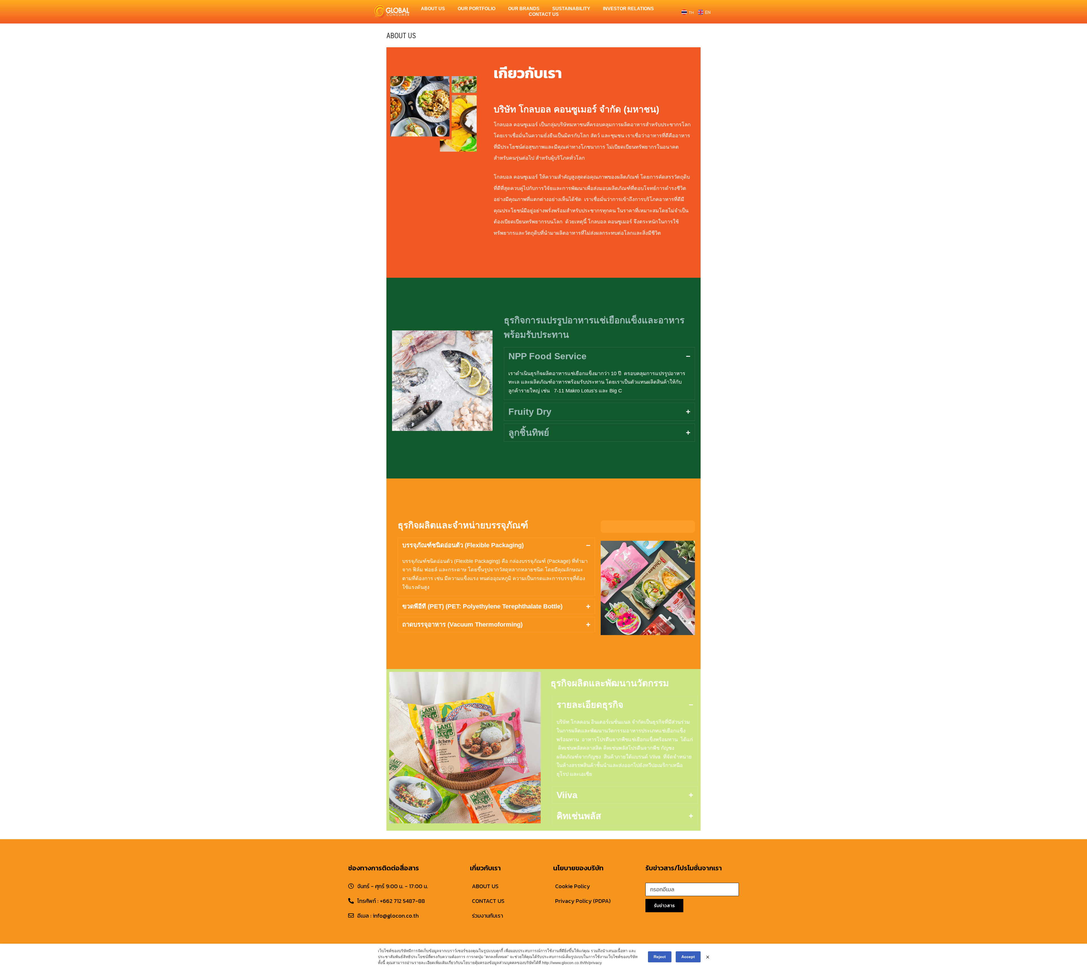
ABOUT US (433, 8)
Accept (688, 956)
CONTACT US (544, 14)
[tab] (599, 356)
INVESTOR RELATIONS (628, 8)
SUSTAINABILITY (571, 8)
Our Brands (524, 8)
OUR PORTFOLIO (476, 8)
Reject (660, 956)
